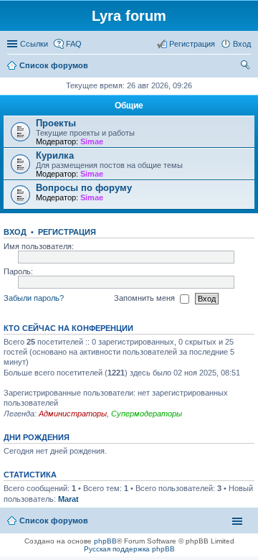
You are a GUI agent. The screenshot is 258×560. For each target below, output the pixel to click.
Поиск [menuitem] (246, 67)
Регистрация (67, 232)
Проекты (56, 123)
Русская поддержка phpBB (129, 549)
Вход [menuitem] (242, 43)
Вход (15, 232)
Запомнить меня (145, 298)
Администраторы (73, 413)
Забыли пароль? (34, 298)
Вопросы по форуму (84, 187)
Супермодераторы (146, 413)
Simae (91, 141)
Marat (68, 499)
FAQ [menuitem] (74, 43)
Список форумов (53, 520)
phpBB (105, 541)
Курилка (55, 155)
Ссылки (34, 43)
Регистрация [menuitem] (192, 43)
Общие (129, 106)
